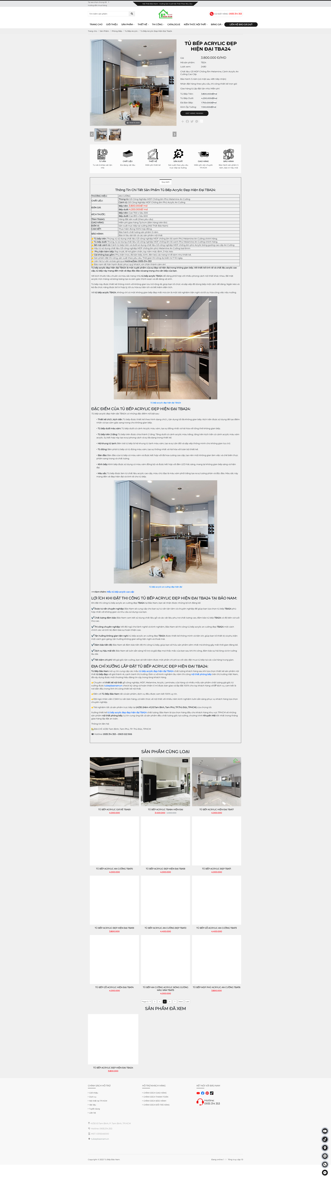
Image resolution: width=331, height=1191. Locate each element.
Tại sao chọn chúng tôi (97, 2)
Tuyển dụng (94, 1109)
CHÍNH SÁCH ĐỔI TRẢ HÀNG (157, 1105)
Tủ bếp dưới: (187, 98)
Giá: (182, 58)
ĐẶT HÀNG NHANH (194, 113)
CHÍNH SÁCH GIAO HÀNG (155, 1093)
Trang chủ (96, 24)
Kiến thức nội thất (195, 24)
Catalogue (173, 24)
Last (187, 1001)
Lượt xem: (185, 66)
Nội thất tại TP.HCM (98, 1101)
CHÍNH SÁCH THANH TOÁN (156, 1097)
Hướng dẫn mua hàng (97, 5)
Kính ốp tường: (188, 107)
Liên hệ (92, 1113)
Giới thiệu (112, 24)
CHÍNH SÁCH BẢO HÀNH (155, 1101)
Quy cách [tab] (166, 182)
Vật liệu (92, 1105)
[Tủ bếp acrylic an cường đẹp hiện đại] (165, 482)
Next (181, 1001)
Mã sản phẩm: (187, 62)
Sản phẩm (127, 24)
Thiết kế (142, 24)
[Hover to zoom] (133, 82)
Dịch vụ (92, 1097)
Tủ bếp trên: (186, 94)
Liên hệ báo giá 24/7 (241, 24)
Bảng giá (216, 24)
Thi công (157, 24)
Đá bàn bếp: (186, 102)
